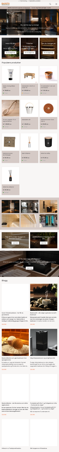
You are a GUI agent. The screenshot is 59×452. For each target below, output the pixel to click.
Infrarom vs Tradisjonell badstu (11, 448)
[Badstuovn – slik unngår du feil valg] (43, 342)
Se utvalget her (10, 52)
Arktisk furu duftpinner (8, 187)
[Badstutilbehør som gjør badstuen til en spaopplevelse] (15, 342)
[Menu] (56, 4)
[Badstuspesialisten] (5, 4)
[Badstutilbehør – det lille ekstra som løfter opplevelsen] (15, 387)
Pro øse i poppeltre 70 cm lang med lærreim (9, 120)
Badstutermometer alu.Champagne (8, 154)
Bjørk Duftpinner (26, 153)
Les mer (15, 243)
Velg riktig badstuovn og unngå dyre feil (42, 358)
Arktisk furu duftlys (45, 153)
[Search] (50, 4)
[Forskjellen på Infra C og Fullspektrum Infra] (43, 387)
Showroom (27, 7)
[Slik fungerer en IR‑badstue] (43, 432)
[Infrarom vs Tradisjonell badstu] (15, 432)
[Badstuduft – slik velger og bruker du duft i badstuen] (43, 297)
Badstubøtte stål (26, 119)
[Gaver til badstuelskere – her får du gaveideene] (15, 297)
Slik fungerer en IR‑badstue (38, 448)
